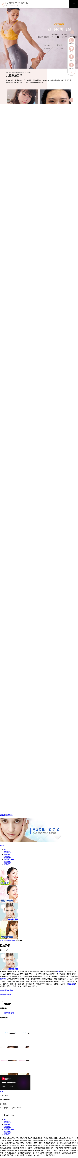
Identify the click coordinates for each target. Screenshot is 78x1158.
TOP (1, 1092)
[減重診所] (9, 902)
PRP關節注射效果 (6, 990)
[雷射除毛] (9, 884)
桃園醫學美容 (9, 859)
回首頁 (2, 815)
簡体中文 (9, 815)
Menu (2, 845)
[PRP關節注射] (14, 1074)
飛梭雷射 (7, 854)
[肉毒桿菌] (14, 1047)
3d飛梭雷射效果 (5, 994)
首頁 (5, 849)
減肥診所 (7, 864)
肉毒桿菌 (3, 979)
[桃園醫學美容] (35, 840)
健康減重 (7, 857)
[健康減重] (9, 920)
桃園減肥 (7, 862)
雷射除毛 (7, 852)
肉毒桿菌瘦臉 (10, 940)
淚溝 (58, 972)
